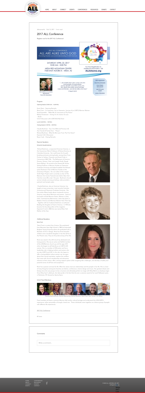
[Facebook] (47, 383)
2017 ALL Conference (43, 310)
